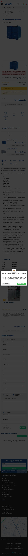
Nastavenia (6, 283)
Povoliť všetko (21, 283)
